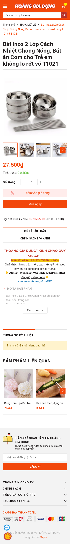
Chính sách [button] (12, 488)
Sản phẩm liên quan (27, 360)
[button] (62, 150)
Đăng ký (35, 466)
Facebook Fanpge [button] (17, 501)
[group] (35, 107)
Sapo (43, 537)
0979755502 (37, 219)
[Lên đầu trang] (63, 526)
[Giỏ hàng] (63, 6)
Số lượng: (9, 182)
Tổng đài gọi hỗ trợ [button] (19, 494)
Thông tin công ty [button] (18, 482)
